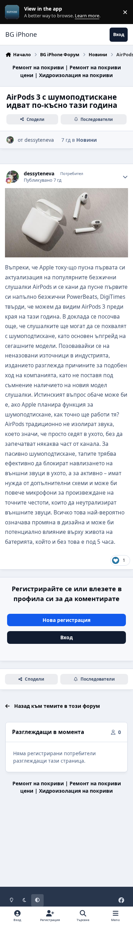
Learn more (13, 12)
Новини (86, 139)
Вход (66, 637)
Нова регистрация (66, 620)
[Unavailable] (66, 193)
